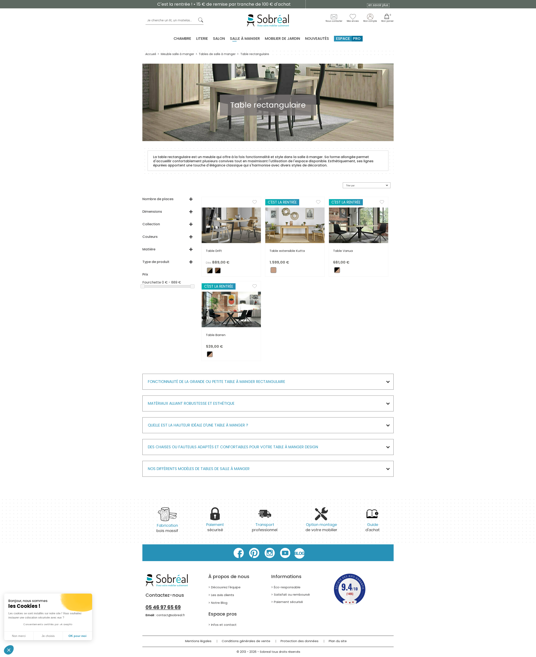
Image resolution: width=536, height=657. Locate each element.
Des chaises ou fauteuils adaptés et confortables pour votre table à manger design (233, 447)
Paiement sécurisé (288, 602)
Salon (219, 38)
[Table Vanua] (358, 225)
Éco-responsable (287, 587)
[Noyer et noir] (218, 271)
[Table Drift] (231, 225)
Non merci (19, 636)
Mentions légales (198, 641)
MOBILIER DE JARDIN (282, 38)
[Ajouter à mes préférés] (257, 203)
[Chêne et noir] (210, 271)
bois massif (167, 528)
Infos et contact (224, 624)
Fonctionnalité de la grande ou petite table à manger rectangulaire (217, 381)
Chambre (182, 38)
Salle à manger (245, 38)
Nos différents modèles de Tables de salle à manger (199, 468)
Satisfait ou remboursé (292, 594)
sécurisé (215, 527)
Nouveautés (317, 38)
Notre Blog (219, 602)
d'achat (372, 527)
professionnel (264, 527)
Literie (202, 38)
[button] (9, 650)
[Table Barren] (231, 309)
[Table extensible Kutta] (295, 225)
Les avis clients (222, 595)
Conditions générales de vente (246, 641)
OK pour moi (77, 636)
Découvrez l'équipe (226, 587)
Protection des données (299, 641)
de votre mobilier (321, 527)
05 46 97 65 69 (163, 607)
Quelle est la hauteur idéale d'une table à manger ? (198, 425)
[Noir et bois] (337, 271)
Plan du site (338, 641)
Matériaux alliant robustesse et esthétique (191, 403)
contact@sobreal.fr (170, 615)
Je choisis (48, 636)
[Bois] (273, 271)
